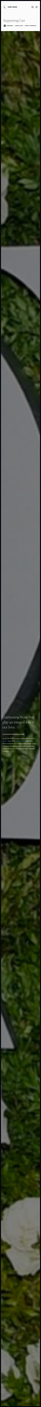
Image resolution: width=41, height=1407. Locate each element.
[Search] (33, 7)
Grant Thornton (30, 26)
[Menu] (37, 7)
